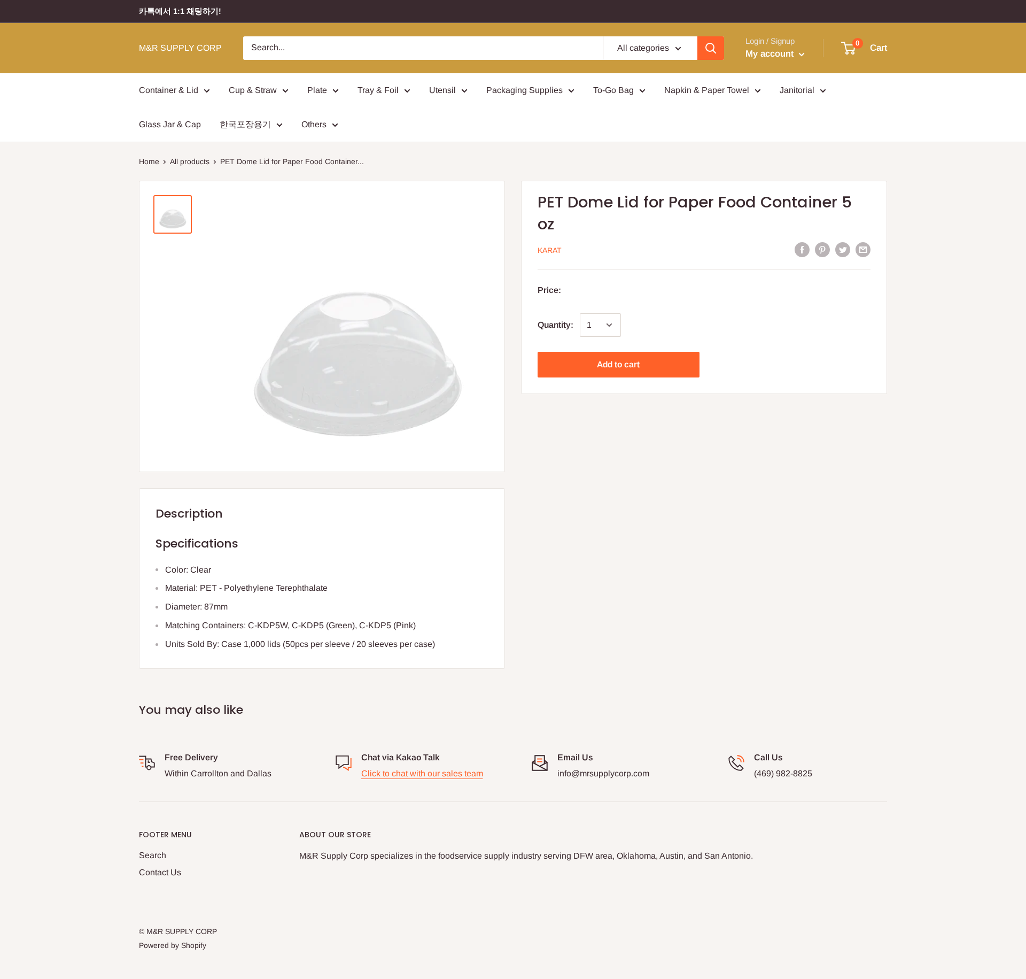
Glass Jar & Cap (170, 124)
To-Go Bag (613, 90)
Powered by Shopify (172, 945)
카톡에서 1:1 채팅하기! (180, 11)
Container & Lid (168, 90)
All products (189, 161)
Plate (317, 90)
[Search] (710, 48)
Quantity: (555, 324)
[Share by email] (863, 249)
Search (152, 855)
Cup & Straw (253, 90)
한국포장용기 (245, 124)
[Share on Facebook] (802, 249)
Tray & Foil (378, 90)
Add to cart (618, 364)
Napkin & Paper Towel (706, 90)
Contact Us (160, 872)
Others (314, 124)
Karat (550, 250)
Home (149, 161)
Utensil (442, 90)
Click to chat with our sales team (422, 773)
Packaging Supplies (524, 90)
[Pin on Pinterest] (822, 249)
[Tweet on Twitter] (842, 249)
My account (770, 54)
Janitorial (797, 90)
